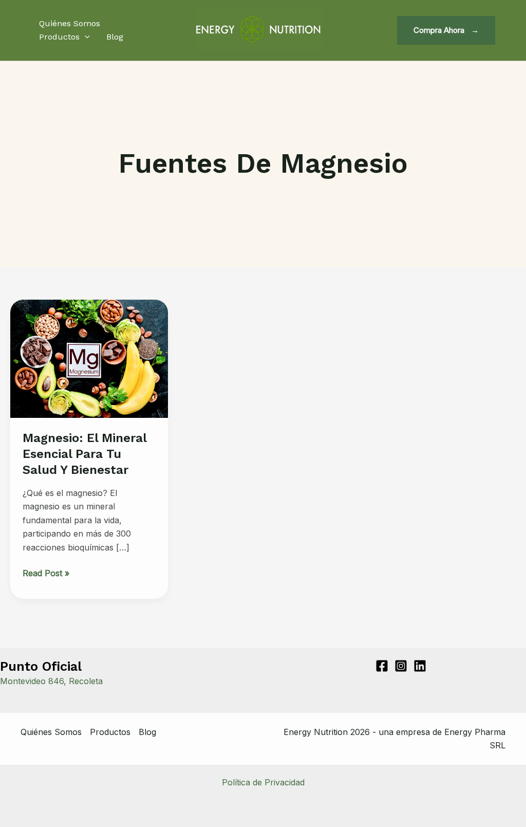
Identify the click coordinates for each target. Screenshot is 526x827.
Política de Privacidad (263, 782)
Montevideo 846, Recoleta (51, 681)
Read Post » (46, 573)
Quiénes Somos (69, 23)
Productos (59, 37)
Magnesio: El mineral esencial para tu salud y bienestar (84, 454)
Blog (114, 37)
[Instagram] (400, 665)
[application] (85, 37)
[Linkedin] (420, 665)
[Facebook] (381, 665)
